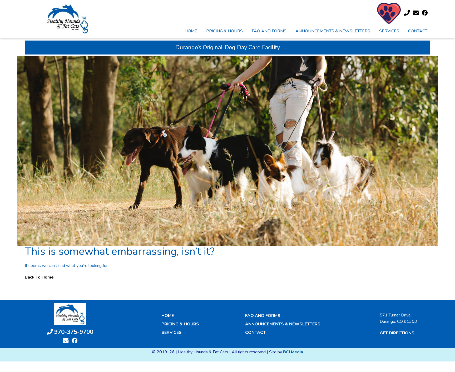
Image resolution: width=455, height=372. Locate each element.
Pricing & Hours (224, 31)
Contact (417, 31)
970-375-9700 (73, 332)
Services (389, 31)
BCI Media (293, 352)
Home (191, 31)
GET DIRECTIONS (397, 333)
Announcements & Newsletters (332, 31)
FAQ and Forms (269, 31)
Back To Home (39, 277)
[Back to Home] (67, 18)
